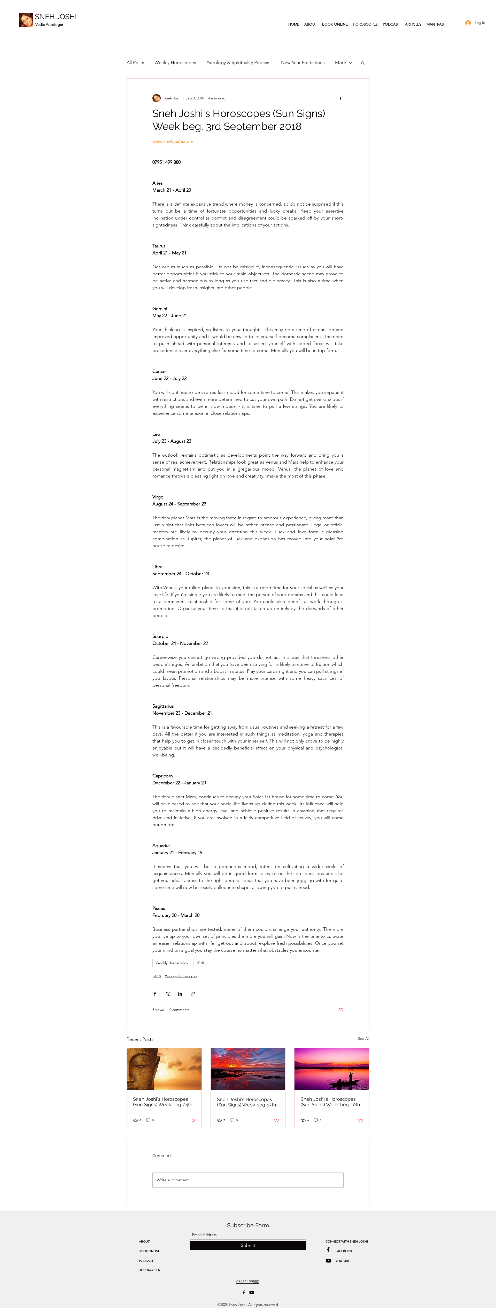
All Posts (135, 62)
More (340, 62)
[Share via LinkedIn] (180, 993)
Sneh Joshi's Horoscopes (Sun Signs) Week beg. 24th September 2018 (162, 1101)
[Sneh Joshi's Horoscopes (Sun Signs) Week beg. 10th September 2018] (332, 1069)
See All (363, 1038)
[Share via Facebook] (154, 993)
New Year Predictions (303, 62)
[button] (362, 63)
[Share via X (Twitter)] (167, 993)
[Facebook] (243, 1292)
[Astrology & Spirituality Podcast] (328, 1261)
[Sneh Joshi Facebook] (328, 1249)
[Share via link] (192, 993)
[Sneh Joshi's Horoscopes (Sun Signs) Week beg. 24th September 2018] (164, 1069)
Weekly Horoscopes (175, 62)
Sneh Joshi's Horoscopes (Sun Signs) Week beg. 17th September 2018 (246, 1102)
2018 (200, 962)
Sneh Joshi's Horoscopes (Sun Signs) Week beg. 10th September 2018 (330, 1101)
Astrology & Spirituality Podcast (238, 62)
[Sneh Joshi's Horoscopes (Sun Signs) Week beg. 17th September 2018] (248, 1069)
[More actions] (340, 98)
